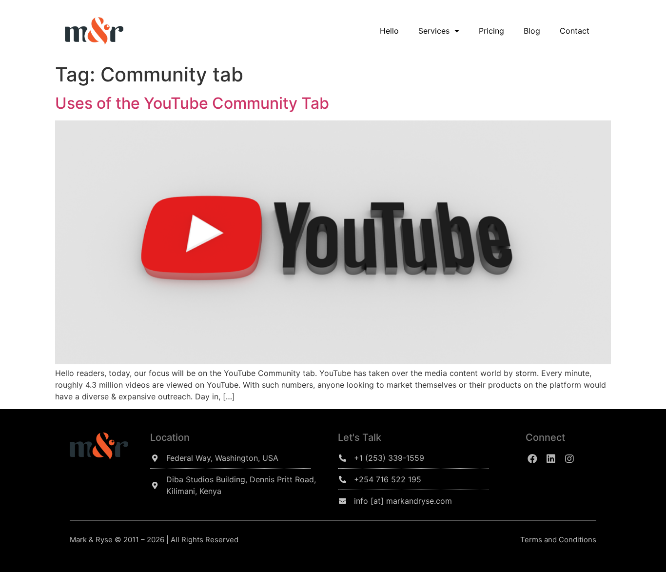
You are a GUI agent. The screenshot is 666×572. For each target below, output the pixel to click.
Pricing (491, 31)
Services (434, 31)
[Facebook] (532, 459)
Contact (574, 31)
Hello (389, 31)
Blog (532, 31)
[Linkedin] (551, 459)
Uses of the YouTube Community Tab (192, 103)
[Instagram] (569, 459)
